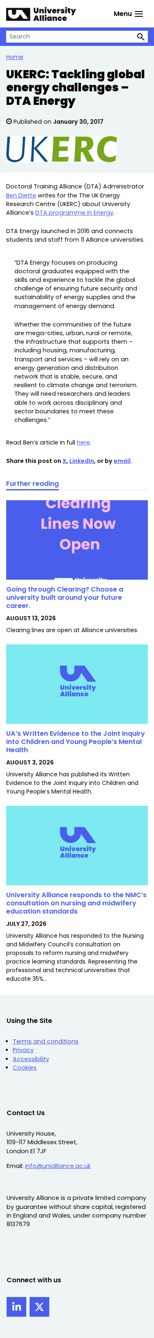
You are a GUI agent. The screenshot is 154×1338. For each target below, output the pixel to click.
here (83, 442)
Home (14, 57)
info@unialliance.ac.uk (58, 1166)
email (122, 461)
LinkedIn (81, 461)
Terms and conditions (45, 1041)
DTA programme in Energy (74, 213)
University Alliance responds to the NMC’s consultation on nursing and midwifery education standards (76, 903)
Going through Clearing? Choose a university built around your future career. (64, 598)
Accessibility (31, 1059)
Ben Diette (21, 195)
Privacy (23, 1050)
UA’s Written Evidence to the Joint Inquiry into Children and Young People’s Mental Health (75, 742)
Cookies (25, 1068)
